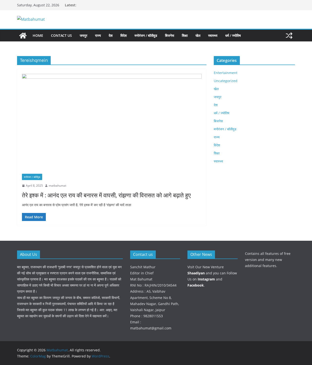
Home (38, 35)
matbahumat (57, 185)
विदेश (123, 35)
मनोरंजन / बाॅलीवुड (146, 35)
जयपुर (83, 35)
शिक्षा (185, 35)
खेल (197, 35)
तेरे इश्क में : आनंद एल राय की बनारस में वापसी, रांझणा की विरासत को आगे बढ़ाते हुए (106, 195)
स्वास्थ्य (212, 35)
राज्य (98, 35)
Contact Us (61, 35)
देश (111, 35)
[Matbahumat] (23, 35)
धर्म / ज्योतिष (233, 35)
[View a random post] (289, 35)
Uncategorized (225, 80)
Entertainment (225, 72)
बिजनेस (169, 35)
